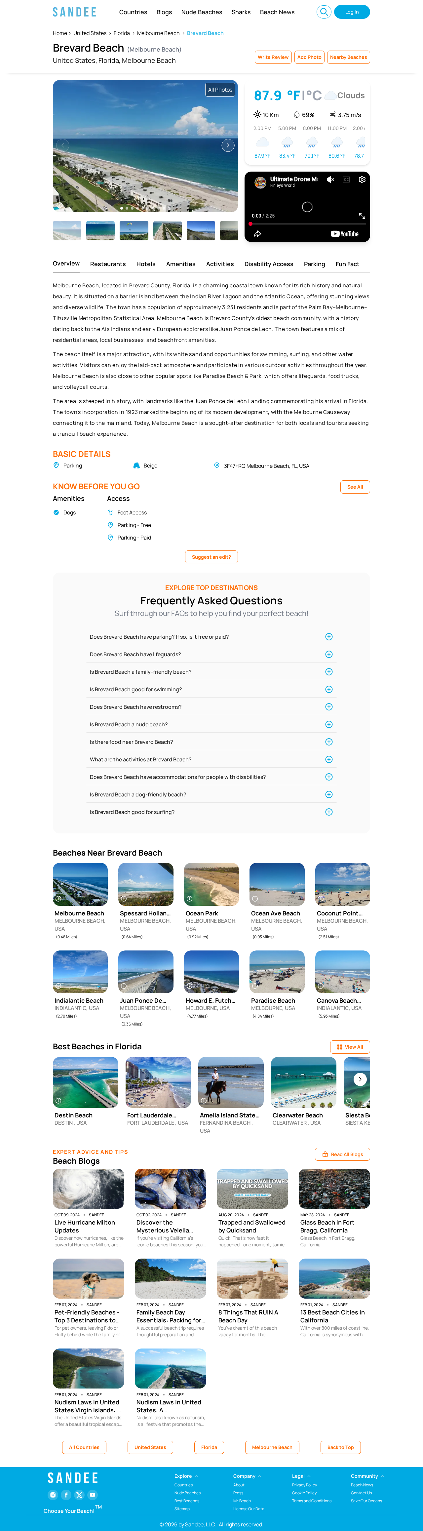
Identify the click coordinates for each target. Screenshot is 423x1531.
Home (60, 33)
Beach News (277, 12)
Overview (66, 263)
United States (89, 33)
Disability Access (269, 264)
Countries (133, 12)
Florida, (109, 60)
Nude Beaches (201, 12)
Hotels (146, 264)
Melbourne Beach (158, 33)
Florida (122, 33)
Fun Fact (348, 264)
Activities (220, 264)
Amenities (181, 264)
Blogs (164, 12)
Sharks (241, 12)
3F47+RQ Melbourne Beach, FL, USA (266, 465)
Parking (314, 264)
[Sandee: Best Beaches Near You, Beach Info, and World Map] (74, 12)
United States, (75, 60)
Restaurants (108, 264)
